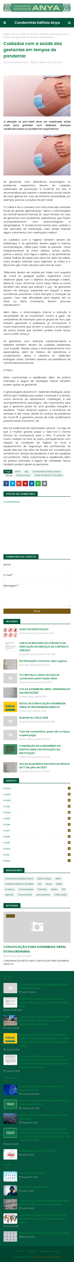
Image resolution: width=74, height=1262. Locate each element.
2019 (37, 818)
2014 (37, 848)
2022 (37, 800)
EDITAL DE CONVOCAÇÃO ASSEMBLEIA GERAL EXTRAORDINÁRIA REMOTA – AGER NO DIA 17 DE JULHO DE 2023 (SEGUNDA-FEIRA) (44, 1040)
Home (20, 1251)
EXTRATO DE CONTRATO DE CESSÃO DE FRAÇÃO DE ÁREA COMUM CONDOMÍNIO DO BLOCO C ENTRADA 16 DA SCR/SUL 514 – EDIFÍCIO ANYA (44, 1135)
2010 (37, 860)
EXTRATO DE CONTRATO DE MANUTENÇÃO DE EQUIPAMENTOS (45, 1102)
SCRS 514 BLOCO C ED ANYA (34, 34)
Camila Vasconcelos (17, 62)
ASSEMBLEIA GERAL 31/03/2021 (37, 1151)
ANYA (17, 471)
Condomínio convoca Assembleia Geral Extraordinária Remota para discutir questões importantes (44, 1020)
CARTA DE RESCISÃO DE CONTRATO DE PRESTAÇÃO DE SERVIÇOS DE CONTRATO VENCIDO (44, 646)
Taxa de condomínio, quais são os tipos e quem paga (44, 733)
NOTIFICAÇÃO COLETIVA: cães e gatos (43, 661)
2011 (37, 854)
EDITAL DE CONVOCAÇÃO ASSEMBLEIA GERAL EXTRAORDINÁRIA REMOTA (42, 705)
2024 (37, 788)
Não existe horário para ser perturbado (44, 1233)
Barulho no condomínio (34, 1187)
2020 (37, 812)
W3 (63, 889)
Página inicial (10, 34)
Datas (54, 889)
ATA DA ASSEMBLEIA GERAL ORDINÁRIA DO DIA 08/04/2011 (44, 690)
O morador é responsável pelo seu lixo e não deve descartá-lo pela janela (44, 1202)
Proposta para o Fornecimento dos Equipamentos (41, 1088)
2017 (37, 830)
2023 (38, 794)
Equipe (31, 1251)
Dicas (9, 475)
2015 (37, 842)
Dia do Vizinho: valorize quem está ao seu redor (43, 1116)
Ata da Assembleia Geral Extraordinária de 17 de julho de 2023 (44, 765)
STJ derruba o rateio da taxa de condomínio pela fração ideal (39, 676)
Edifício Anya (23, 475)
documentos (43, 894)
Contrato (42, 889)
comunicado (25, 894)
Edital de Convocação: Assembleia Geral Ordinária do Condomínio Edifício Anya (44, 1002)
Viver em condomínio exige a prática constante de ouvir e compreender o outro (42, 1218)
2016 (37, 836)
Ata (26, 471)
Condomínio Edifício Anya (37, 22)
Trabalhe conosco (49, 1251)
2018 (37, 824)
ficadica (9, 889)
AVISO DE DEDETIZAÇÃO (34, 629)
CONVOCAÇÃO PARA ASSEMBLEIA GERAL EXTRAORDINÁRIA (34, 949)
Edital (59, 884)
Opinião (9, 894)
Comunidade (26, 889)
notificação (60, 894)
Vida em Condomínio (32, 1173)
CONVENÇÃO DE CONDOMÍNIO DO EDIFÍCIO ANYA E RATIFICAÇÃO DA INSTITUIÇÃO (40, 749)
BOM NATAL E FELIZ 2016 (33, 717)
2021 (37, 806)
